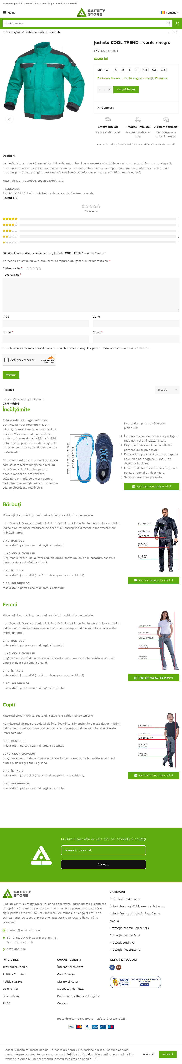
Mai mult (149, 1054)
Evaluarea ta (12, 268)
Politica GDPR (12, 981)
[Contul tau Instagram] (118, 967)
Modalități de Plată (70, 988)
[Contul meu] (177, 23)
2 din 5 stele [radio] (30, 268)
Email (98, 332)
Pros (6, 316)
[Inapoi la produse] (173, 32)
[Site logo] (91, 12)
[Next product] (177, 32)
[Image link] (17, 893)
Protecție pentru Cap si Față (129, 928)
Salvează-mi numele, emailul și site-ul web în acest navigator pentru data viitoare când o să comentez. (78, 348)
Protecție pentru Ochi (125, 935)
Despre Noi (10, 988)
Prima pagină (12, 32)
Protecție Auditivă (122, 942)
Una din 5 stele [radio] (27, 268)
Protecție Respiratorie (125, 949)
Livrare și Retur (68, 981)
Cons (96, 316)
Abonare (103, 864)
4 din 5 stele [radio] (36, 268)
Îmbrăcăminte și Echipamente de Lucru (137, 906)
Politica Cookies (14, 974)
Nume (8, 332)
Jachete (55, 32)
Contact (62, 1003)
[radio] (116, 70)
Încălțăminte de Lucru (125, 899)
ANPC (6, 1003)
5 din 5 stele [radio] (39, 268)
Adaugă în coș (126, 89)
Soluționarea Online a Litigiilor (78, 996)
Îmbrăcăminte (35, 32)
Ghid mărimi (11, 996)
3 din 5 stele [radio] (33, 268)
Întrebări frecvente (70, 967)
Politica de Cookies (79, 1054)
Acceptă (167, 1054)
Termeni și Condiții (15, 967)
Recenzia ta (12, 274)
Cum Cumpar (66, 974)
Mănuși (114, 920)
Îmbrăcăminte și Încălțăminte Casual (135, 913)
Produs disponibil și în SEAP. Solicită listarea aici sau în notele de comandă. (136, 144)
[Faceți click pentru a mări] (9, 119)
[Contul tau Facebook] (112, 967)
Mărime (102, 70)
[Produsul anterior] (169, 32)
